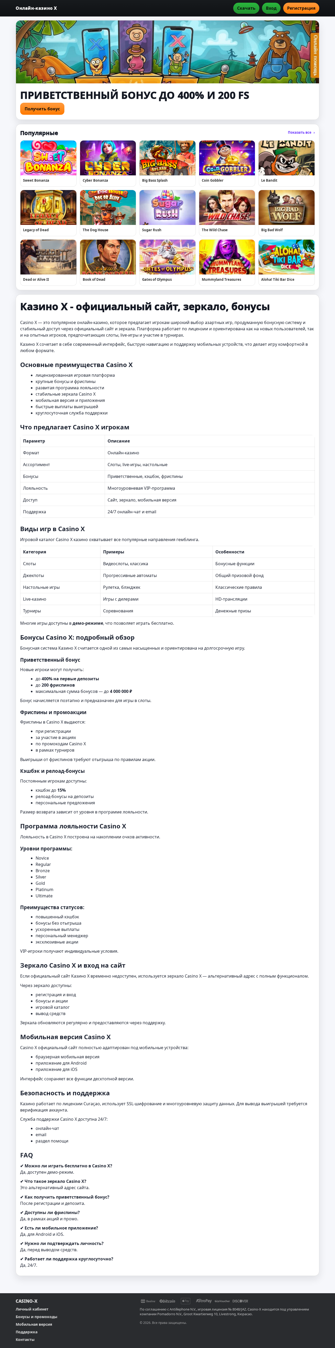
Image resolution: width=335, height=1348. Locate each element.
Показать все (301, 132)
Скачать (246, 8)
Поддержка (26, 1331)
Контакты (25, 1339)
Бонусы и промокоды (36, 1316)
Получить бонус (42, 109)
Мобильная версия (34, 1324)
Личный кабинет (32, 1309)
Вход (271, 8)
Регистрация (301, 8)
